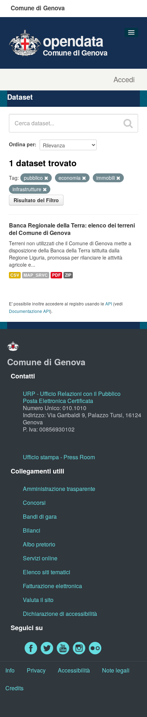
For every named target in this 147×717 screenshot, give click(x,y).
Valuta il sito (38, 600)
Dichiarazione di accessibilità (60, 613)
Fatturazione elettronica (52, 586)
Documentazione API (29, 311)
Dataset (20, 96)
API (108, 303)
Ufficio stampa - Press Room (59, 457)
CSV (14, 275)
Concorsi (34, 502)
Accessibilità (74, 670)
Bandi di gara (40, 516)
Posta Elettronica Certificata (58, 401)
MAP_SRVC (36, 275)
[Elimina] (46, 178)
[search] (128, 123)
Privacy (36, 670)
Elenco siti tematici (46, 572)
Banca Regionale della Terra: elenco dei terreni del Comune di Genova (72, 229)
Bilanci (31, 530)
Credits (14, 688)
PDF (56, 275)
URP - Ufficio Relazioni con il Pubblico (72, 393)
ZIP (68, 275)
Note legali (116, 670)
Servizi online (40, 558)
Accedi (124, 79)
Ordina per (22, 144)
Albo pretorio (39, 544)
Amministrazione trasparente (59, 489)
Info (10, 670)
